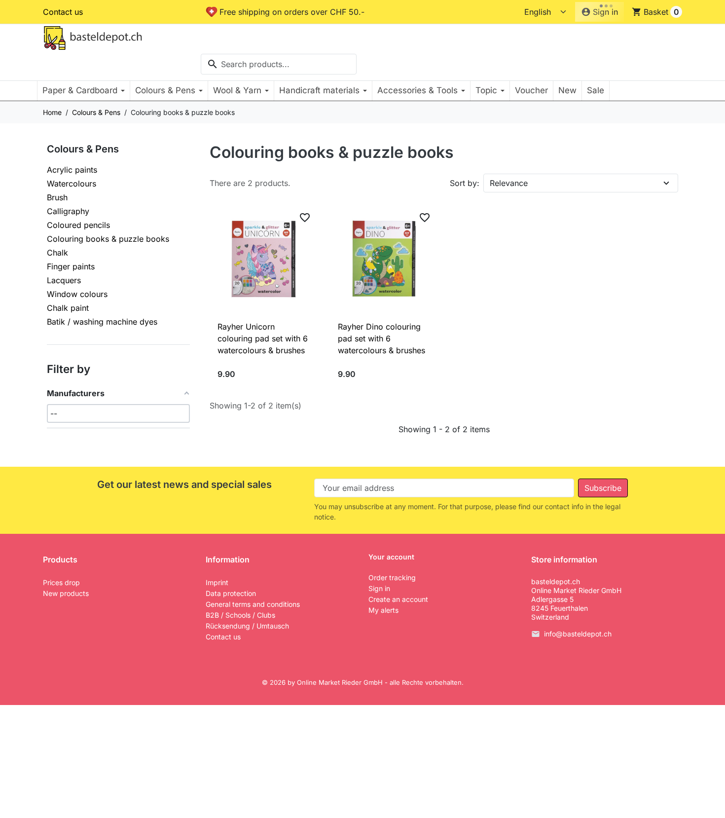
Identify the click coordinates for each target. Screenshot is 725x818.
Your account (391, 557)
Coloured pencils (78, 225)
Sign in (379, 588)
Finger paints (71, 266)
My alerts (383, 610)
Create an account (398, 599)
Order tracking (392, 577)
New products (66, 593)
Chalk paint (68, 308)
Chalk (57, 253)
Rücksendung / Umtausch (247, 626)
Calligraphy (68, 211)
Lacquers (64, 280)
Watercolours (71, 183)
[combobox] (279, 64)
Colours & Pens (83, 149)
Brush (57, 197)
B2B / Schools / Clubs (240, 615)
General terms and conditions (253, 604)
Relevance (509, 183)
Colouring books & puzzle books (108, 239)
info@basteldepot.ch (578, 634)
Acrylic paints (72, 170)
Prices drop (61, 582)
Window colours (77, 294)
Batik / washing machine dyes (102, 322)
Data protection (231, 593)
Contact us (63, 12)
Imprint (217, 582)
